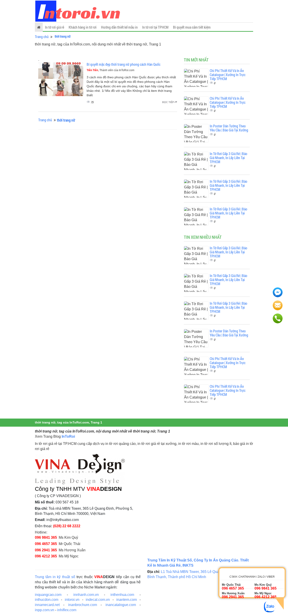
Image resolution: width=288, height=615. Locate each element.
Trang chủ (42, 36)
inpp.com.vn (44, 610)
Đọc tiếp (168, 102)
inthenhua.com (122, 595)
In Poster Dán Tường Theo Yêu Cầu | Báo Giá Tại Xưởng (229, 128)
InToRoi (68, 436)
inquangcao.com (48, 595)
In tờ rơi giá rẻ (54, 27)
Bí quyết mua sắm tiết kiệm (192, 27)
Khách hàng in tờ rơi (83, 27)
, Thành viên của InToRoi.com (110, 70)
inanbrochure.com (82, 605)
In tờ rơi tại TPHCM (155, 27)
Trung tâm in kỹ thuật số (55, 577)
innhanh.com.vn (86, 595)
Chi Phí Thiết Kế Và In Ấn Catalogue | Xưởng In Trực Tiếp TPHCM (227, 74)
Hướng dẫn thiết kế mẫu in (119, 27)
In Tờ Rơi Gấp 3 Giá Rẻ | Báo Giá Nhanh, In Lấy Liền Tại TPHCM (228, 157)
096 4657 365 (46, 544)
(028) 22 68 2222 (66, 526)
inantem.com (126, 599)
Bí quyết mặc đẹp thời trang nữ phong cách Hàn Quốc (123, 64)
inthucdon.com (46, 599)
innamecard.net (47, 605)
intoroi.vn (72, 599)
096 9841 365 (46, 537)
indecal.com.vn (98, 599)
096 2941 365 (46, 550)
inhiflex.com (66, 610)
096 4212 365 (46, 556)
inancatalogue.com (121, 605)
